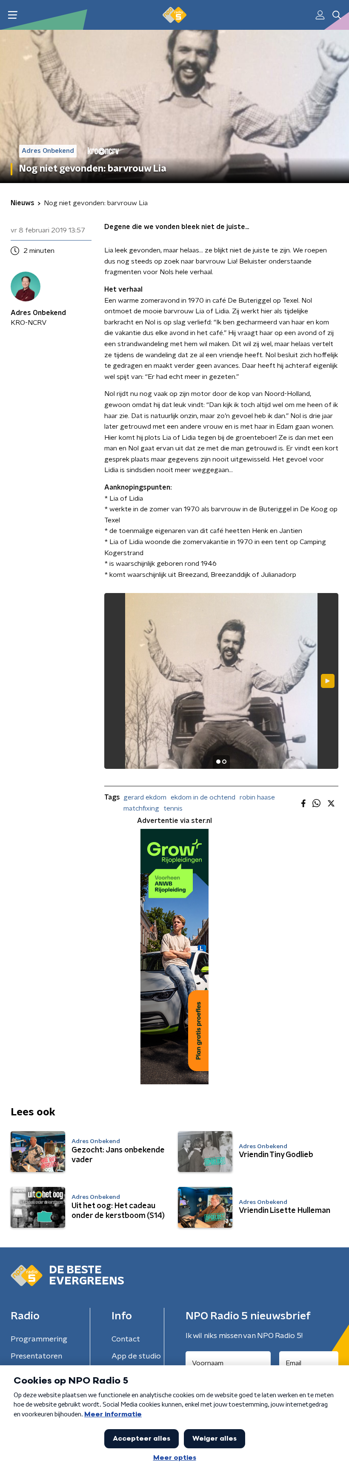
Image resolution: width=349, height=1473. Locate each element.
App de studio (136, 1356)
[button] (12, 15)
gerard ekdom (144, 797)
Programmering (39, 1339)
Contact (126, 1339)
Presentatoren (36, 1356)
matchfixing (141, 808)
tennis (173, 808)
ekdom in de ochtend (203, 797)
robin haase (257, 797)
